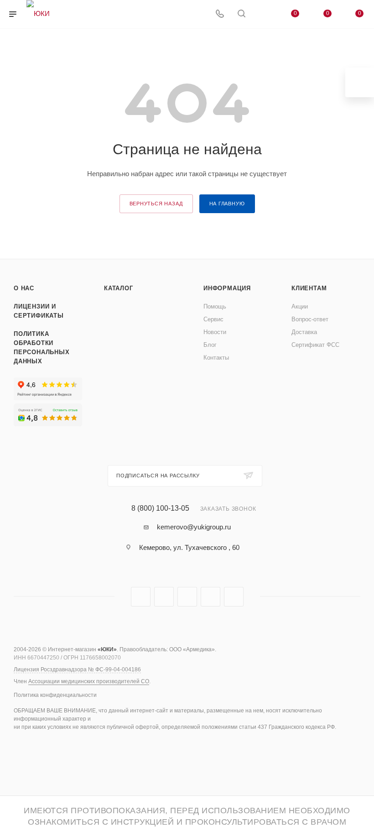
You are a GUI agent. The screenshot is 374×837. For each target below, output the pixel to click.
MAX (187, 597)
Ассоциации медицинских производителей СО (88, 681)
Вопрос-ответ (309, 319)
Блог (210, 344)
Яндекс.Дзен (234, 597)
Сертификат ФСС (315, 344)
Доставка (304, 332)
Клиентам (309, 288)
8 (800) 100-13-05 (160, 508)
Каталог (118, 288)
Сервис (213, 319)
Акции (299, 306)
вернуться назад (156, 203)
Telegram (141, 597)
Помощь (214, 306)
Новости (214, 332)
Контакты (216, 357)
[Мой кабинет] (263, 14)
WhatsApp (210, 597)
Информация (227, 288)
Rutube (164, 597)
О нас (24, 288)
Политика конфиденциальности (55, 695)
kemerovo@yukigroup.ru (194, 527)
